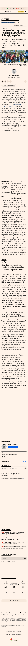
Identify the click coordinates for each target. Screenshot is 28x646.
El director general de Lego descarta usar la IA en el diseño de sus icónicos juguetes (13, 547)
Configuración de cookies (6, 632)
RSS (9, 634)
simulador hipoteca (14, 583)
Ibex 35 (3, 8)
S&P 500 (13, 8)
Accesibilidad (23, 632)
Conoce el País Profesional (14, 600)
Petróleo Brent (24, 8)
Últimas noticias (6, 529)
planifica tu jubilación (5, 589)
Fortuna (5, 19)
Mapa (7, 634)
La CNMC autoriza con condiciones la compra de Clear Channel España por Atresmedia (12, 533)
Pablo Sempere (14, 75)
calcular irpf (5, 583)
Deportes (3, 28)
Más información (4, 475)
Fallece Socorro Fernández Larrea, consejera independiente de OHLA (12, 538)
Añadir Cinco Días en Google (9, 85)
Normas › (25, 461)
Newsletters (13, 634)
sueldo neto (22, 583)
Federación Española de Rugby (11, 105)
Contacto (8, 631)
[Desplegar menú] (2, 11)
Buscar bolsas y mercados (8, 554)
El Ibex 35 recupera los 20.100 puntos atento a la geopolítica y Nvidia (20, 24)
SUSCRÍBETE (20, 11)
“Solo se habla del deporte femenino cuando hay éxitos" (5, 186)
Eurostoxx (8, 561)
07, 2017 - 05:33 (15, 77)
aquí (23, 478)
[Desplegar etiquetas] (25, 468)
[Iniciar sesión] (25, 11)
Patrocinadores (4, 468)
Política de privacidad (16, 632)
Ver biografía (11, 447)
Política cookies (18, 631)
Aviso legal (12, 631)
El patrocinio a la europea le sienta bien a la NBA (5, 194)
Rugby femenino (13, 468)
